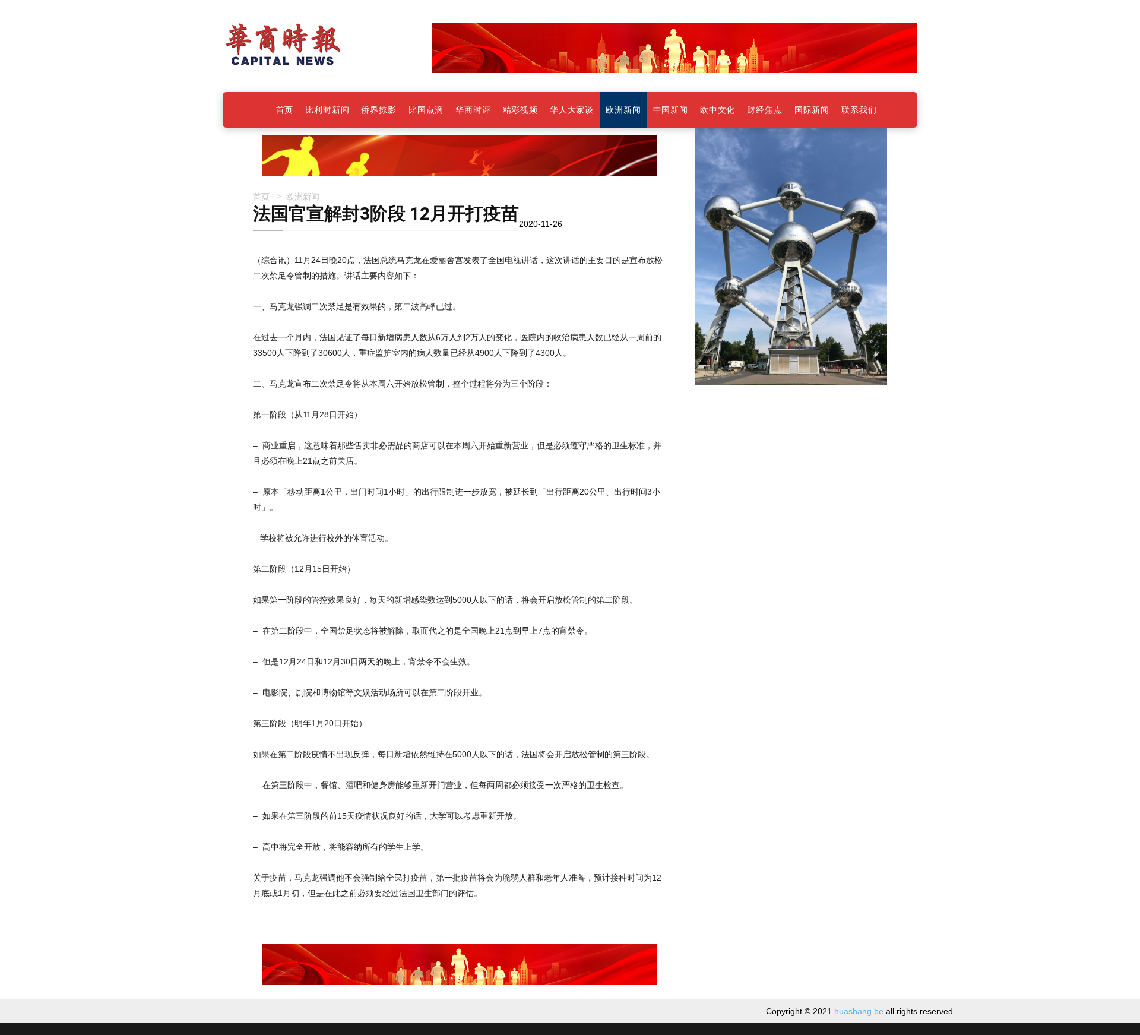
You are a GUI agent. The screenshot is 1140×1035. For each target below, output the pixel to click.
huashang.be (859, 1011)
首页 (261, 196)
